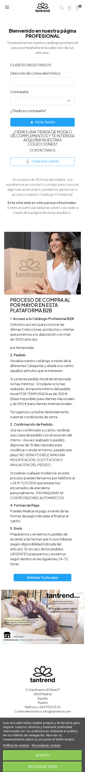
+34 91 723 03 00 (49, 707)
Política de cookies (16, 745)
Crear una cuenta (45, 161)
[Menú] (7, 7)
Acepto (43, 755)
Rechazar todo (42, 766)
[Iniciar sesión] (70, 7)
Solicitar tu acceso (42, 577)
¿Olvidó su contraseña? (28, 111)
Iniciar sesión (44, 122)
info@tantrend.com (57, 711)
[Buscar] (62, 7)
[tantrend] (42, 7)
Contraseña (19, 92)
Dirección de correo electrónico (35, 73)
